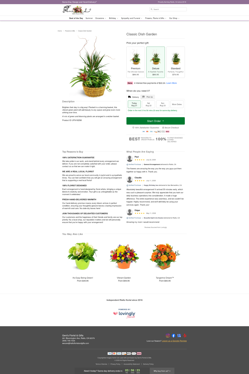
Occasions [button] (100, 18)
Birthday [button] (112, 18)
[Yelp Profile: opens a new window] (185, 335)
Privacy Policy (115, 364)
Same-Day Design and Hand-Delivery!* (79, 2)
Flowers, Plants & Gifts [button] (155, 18)
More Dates (177, 104)
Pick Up (150, 97)
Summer (89, 18)
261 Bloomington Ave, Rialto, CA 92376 (78, 338)
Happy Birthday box (151, 185)
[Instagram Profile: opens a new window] (168, 335)
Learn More (171, 82)
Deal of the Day (76, 18)
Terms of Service (101, 364)
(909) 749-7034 (68, 340)
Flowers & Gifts (70, 31)
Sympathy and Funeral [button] (131, 18)
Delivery (135, 97)
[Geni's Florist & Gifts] (81, 10)
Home (60, 31)
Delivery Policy (148, 364)
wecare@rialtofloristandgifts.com (75, 343)
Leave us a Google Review (174, 340)
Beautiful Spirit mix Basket (154, 218)
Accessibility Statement (132, 364)
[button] (242, 363)
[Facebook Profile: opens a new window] (173, 335)
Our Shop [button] (173, 18)
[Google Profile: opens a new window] (179, 335)
